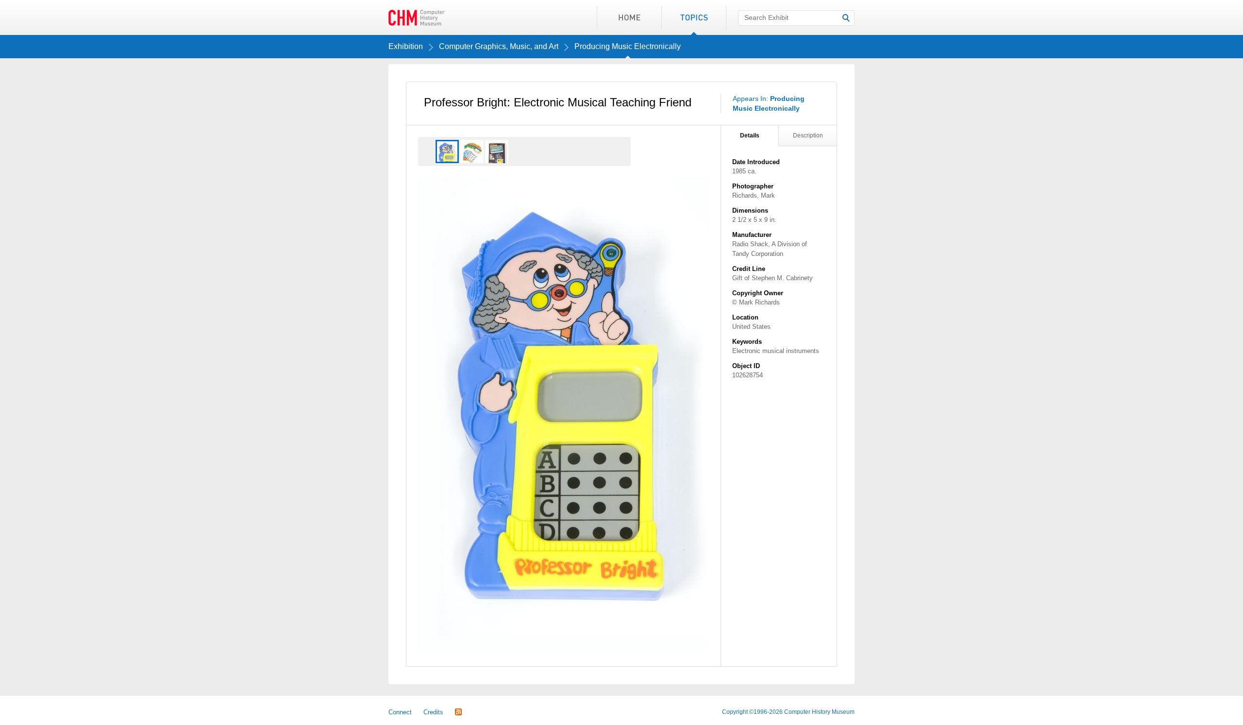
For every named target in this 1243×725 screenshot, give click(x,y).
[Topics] (693, 17)
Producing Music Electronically (627, 46)
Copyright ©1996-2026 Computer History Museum (788, 711)
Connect (400, 712)
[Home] (629, 17)
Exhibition (405, 46)
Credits (433, 712)
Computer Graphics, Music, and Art (498, 46)
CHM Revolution (416, 17)
